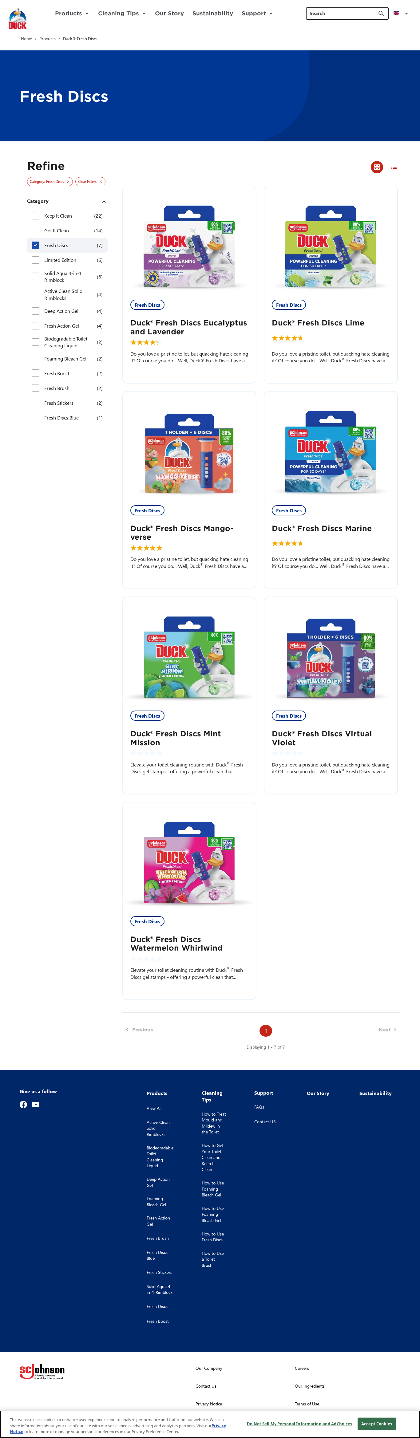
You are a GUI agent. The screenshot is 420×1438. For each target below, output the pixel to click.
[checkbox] (35, 215)
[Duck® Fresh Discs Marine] (330, 445)
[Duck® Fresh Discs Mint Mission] (189, 650)
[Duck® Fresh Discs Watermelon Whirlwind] (189, 855)
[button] (402, 13)
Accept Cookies (376, 1423)
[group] (385, 167)
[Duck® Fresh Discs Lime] (330, 239)
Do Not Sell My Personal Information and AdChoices (299, 1423)
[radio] (377, 167)
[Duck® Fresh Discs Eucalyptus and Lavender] (189, 239)
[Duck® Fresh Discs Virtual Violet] (330, 650)
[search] (381, 13)
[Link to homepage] (25, 19)
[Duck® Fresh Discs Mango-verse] (189, 445)
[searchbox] (344, 13)
